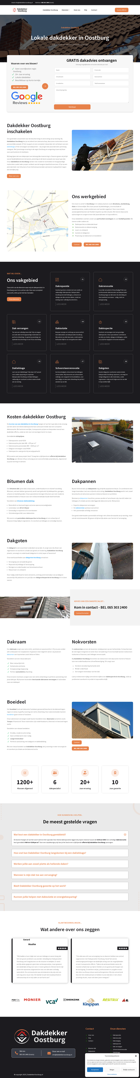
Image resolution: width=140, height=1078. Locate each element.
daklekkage (11, 147)
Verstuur (72, 107)
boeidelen (10, 714)
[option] (21, 1002)
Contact (94, 10)
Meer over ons (14, 176)
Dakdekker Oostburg (50, 10)
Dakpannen (91, 1051)
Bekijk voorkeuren (129, 1070)
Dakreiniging (117, 1041)
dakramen (10, 654)
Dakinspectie (117, 1044)
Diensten (65, 10)
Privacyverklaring (112, 1074)
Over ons (77, 10)
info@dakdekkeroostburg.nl (24, 2)
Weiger (112, 1070)
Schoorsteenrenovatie (120, 1049)
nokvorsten (80, 508)
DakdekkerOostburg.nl (35, 1074)
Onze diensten (14, 299)
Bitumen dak (92, 1048)
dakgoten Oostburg (33, 557)
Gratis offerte (121, 10)
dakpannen (84, 498)
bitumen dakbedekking (25, 501)
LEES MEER (61, 304)
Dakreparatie (117, 1035)
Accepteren (95, 1070)
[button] (136, 1056)
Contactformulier (82, 613)
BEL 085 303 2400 (19, 87)
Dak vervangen (117, 1046)
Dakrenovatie (117, 1038)
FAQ (85, 10)
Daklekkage (116, 1052)
